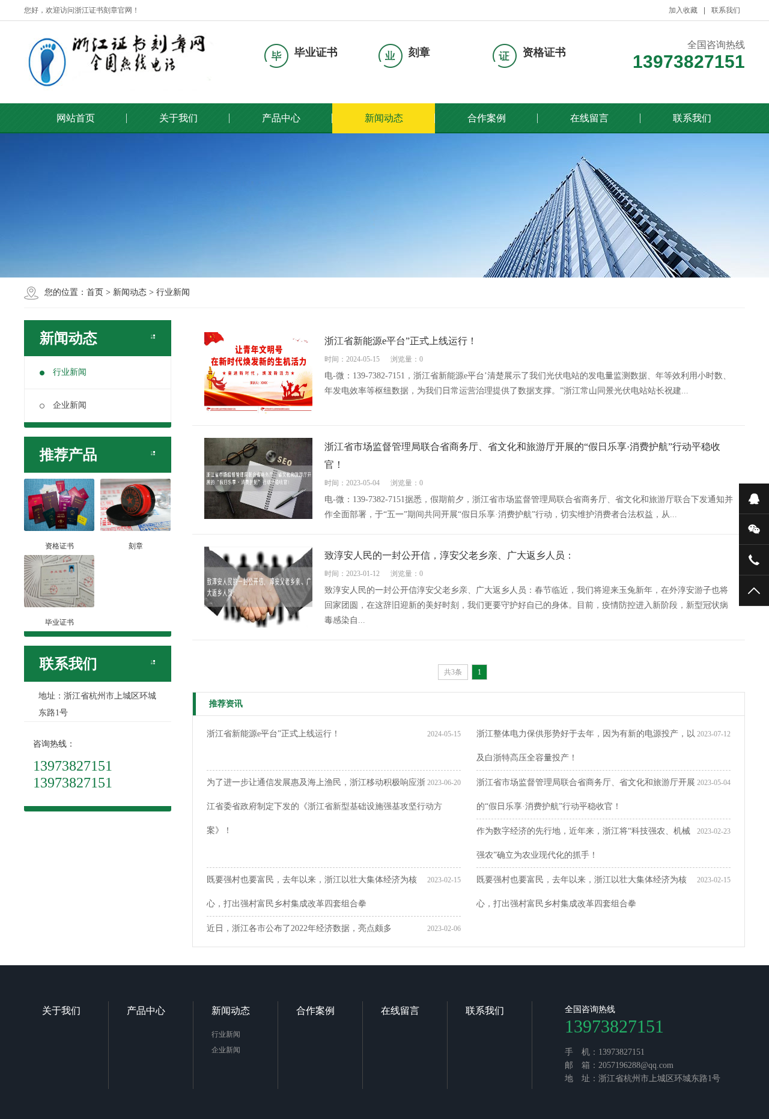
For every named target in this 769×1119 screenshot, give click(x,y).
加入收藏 (683, 10)
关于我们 (178, 118)
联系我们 (725, 10)
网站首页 (75, 118)
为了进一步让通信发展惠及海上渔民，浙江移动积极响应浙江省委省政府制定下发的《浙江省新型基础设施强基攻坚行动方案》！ (324, 806)
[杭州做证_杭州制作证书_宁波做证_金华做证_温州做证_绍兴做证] (123, 62)
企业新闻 (70, 405)
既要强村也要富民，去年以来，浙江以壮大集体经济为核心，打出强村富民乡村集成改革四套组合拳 (312, 891)
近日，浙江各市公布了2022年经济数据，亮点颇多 (299, 928)
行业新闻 (173, 292)
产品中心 (281, 118)
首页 (95, 292)
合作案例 (486, 118)
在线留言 (589, 118)
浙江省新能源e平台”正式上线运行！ (273, 733)
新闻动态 (384, 118)
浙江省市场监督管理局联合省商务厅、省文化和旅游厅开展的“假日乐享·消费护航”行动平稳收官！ (585, 794)
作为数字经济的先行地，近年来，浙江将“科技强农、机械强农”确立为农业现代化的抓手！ (583, 843)
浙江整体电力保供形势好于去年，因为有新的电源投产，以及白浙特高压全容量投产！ (585, 745)
